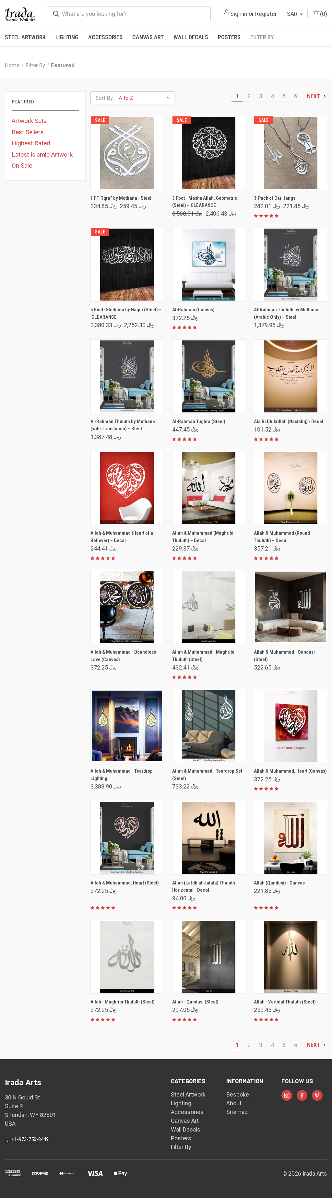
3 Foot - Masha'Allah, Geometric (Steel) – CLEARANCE (204, 201)
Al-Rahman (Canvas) (193, 310)
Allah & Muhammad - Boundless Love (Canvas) (123, 655)
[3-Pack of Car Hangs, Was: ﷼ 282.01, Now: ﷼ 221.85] (290, 153)
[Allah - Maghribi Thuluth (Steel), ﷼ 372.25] (127, 956)
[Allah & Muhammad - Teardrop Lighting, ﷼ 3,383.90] (127, 726)
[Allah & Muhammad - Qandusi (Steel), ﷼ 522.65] (290, 607)
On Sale (22, 165)
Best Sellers (28, 132)
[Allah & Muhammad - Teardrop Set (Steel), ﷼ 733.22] (208, 726)
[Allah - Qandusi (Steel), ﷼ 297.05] (208, 956)
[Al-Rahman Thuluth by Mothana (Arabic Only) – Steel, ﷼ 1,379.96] (290, 264)
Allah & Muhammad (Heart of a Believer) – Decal (121, 536)
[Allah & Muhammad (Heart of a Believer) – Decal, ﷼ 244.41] (127, 488)
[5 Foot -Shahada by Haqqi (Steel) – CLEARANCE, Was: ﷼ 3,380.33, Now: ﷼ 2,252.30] (127, 264)
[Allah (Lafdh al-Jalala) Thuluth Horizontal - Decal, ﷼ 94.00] (208, 837)
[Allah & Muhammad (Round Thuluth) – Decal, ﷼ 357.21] (290, 488)
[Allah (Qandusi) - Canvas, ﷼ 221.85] (290, 837)
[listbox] (146, 98)
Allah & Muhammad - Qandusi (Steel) (284, 655)
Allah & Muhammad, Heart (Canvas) (290, 771)
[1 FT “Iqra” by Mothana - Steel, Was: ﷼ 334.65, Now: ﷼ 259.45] (127, 153)
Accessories (105, 37)
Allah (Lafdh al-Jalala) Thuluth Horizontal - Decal (203, 886)
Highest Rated (31, 143)
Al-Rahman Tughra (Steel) (198, 421)
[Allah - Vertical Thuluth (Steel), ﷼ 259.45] (290, 956)
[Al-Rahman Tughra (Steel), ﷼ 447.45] (208, 376)
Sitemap (237, 1112)
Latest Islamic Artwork (42, 154)
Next (314, 96)
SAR (293, 13)
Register (266, 13)
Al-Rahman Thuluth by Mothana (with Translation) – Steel (122, 425)
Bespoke (237, 1094)
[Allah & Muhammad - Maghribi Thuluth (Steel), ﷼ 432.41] (208, 607)
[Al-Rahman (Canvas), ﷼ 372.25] (208, 264)
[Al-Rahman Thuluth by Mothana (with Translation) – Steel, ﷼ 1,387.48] (127, 376)
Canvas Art (148, 37)
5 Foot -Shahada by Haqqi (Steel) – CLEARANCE (125, 313)
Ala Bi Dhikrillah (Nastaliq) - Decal (288, 421)
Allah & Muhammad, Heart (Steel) (124, 883)
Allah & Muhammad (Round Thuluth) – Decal (282, 536)
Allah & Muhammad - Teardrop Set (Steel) (207, 774)
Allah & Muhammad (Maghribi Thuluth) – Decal (202, 536)
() (323, 13)
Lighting (66, 37)
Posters (229, 37)
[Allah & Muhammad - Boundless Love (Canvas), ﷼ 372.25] (127, 607)
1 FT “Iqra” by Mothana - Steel (120, 198)
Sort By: (104, 98)
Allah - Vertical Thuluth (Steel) (285, 1002)
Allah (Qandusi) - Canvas (279, 883)
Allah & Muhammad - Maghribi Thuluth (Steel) (203, 655)
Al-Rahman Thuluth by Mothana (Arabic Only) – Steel (286, 313)
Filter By (262, 37)
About (234, 1103)
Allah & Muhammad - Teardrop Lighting (121, 774)
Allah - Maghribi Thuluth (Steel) (122, 1002)
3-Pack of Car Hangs (274, 198)
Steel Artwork (25, 37)
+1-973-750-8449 (30, 1139)
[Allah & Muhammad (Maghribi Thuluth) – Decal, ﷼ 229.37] (208, 488)
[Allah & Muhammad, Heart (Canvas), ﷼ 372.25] (290, 726)
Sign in (238, 13)
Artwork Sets (29, 121)
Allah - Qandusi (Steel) (195, 1002)
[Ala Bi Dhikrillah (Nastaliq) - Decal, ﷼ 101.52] (290, 376)
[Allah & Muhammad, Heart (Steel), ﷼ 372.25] (127, 837)
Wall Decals (190, 37)
